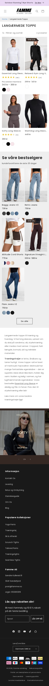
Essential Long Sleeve (13, 73)
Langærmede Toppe (19, 19)
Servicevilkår (18, 676)
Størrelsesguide (12, 496)
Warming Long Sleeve (36, 131)
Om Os (8, 502)
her (20, 399)
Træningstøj (10, 530)
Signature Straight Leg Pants (36, 254)
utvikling (23, 668)
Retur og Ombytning (14, 490)
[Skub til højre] (30, 459)
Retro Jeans (31, 205)
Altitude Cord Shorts (12, 254)
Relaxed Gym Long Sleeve (36, 73)
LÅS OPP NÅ (37, 618)
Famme (16, 668)
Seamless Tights (12, 560)
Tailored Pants (11, 548)
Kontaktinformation (35, 680)
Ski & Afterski (11, 536)
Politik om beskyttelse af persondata (26, 672)
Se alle (24, 321)
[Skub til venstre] (19, 459)
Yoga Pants (10, 524)
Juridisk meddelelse (16, 680)
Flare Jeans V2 (9, 304)
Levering (9, 484)
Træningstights (12, 554)
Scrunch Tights (12, 542)
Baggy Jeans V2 (10, 205)
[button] (5, 11)
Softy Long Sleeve (11, 131)
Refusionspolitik (35, 668)
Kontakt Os (10, 478)
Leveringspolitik (32, 676)
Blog (7, 508)
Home (4, 19)
